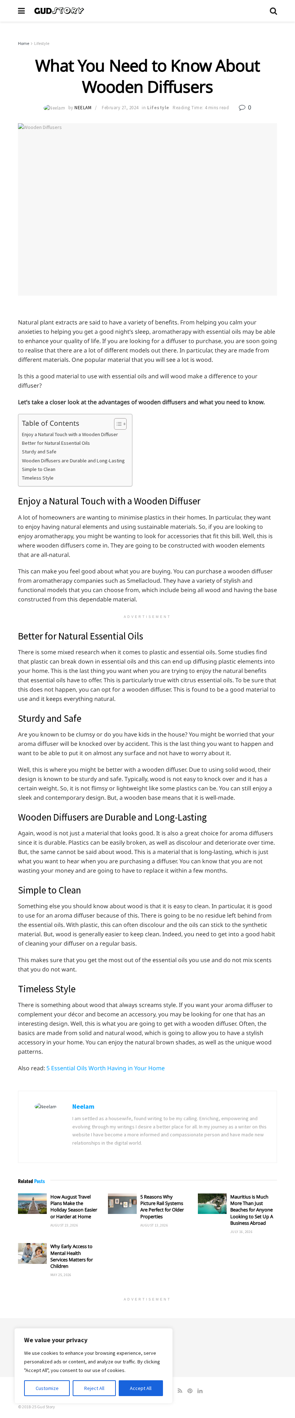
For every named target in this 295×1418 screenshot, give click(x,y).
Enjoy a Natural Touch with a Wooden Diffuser (70, 434)
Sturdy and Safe (39, 451)
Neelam (82, 108)
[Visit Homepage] (147, 10)
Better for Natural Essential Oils (56, 443)
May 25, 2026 (61, 1274)
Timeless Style (38, 478)
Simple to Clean (38, 469)
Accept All (140, 1388)
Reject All (94, 1388)
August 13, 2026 (154, 1225)
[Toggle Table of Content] (117, 424)
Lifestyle (41, 43)
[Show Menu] (21, 11)
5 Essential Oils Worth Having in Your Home (105, 1068)
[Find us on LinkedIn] (200, 1391)
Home (23, 43)
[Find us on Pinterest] (189, 1391)
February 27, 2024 (120, 108)
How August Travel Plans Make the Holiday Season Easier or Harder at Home (73, 1206)
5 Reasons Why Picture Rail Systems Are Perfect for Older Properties (162, 1206)
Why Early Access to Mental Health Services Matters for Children (71, 1256)
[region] (93, 1366)
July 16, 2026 (241, 1231)
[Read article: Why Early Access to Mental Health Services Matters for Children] (32, 1253)
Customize (47, 1388)
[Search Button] (273, 11)
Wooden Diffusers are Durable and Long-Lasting (73, 460)
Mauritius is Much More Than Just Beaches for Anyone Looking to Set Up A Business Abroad (251, 1209)
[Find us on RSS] (180, 1391)
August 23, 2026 (64, 1225)
